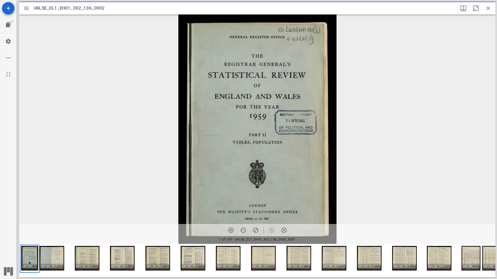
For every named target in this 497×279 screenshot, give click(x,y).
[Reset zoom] (256, 230)
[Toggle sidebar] (26, 8)
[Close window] (488, 8)
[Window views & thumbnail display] (463, 8)
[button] (29, 259)
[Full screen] (8, 74)
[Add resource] (8, 8)
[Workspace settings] (8, 41)
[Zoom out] (243, 230)
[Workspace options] (8, 58)
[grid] (257, 260)
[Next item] (284, 230)
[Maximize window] (476, 8)
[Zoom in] (231, 230)
